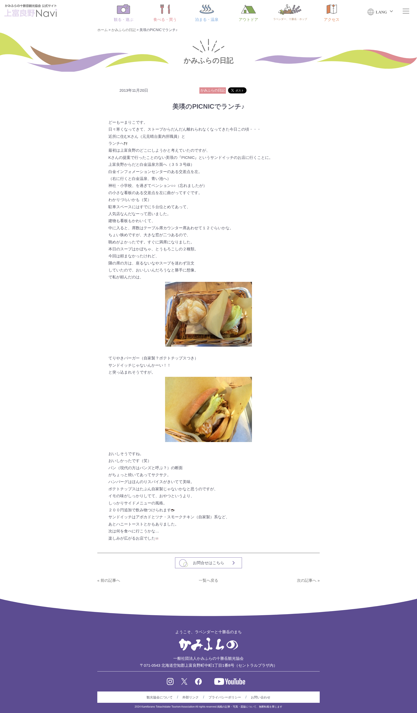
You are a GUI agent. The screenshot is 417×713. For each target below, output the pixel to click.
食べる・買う (165, 19)
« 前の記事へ (108, 580)
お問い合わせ (260, 697)
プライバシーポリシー (224, 697)
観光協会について (160, 697)
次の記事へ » (308, 580)
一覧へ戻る (208, 580)
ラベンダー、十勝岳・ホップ (290, 19)
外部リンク (190, 697)
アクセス (331, 19)
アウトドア (248, 19)
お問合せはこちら (208, 563)
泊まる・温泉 (206, 19)
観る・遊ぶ (123, 19)
